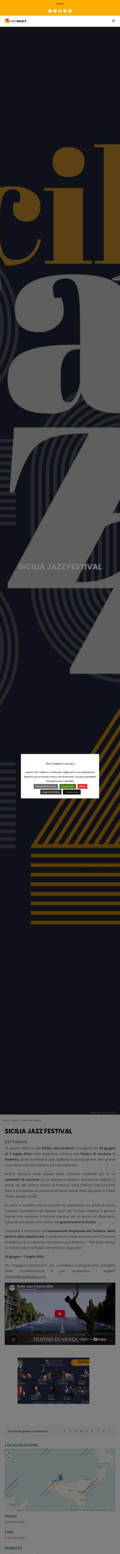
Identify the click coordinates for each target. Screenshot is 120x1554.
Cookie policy (72, 792)
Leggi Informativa (51, 792)
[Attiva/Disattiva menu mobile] (113, 20)
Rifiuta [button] (82, 786)
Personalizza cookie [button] (45, 786)
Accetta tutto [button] (67, 786)
